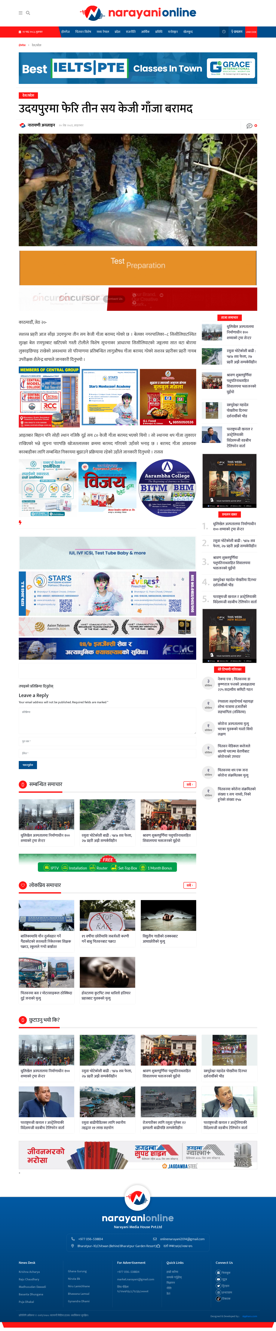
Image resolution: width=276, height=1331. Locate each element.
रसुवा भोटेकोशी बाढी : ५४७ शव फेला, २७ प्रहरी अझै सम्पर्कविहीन (107, 838)
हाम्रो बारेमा (172, 1272)
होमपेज (65, 32)
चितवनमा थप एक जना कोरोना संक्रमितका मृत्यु (233, 773)
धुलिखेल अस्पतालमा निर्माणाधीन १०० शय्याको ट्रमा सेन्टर (45, 838)
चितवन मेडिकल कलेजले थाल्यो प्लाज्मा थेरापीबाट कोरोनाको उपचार (234, 751)
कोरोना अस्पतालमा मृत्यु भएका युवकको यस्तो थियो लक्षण (235, 729)
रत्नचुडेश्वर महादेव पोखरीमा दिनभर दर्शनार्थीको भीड (237, 410)
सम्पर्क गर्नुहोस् (174, 1277)
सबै (189, 785)
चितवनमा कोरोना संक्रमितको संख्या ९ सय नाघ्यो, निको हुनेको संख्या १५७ (237, 794)
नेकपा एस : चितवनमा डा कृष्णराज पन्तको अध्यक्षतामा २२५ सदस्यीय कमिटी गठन (236, 684)
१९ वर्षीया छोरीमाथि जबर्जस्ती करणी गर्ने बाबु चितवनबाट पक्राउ (105, 939)
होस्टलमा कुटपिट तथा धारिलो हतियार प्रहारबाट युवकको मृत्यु (106, 996)
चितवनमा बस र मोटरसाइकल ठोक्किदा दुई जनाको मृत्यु (46, 996)
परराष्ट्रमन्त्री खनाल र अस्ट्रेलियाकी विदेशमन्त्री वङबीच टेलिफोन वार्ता (240, 437)
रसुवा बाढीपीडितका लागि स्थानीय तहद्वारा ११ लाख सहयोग (104, 1125)
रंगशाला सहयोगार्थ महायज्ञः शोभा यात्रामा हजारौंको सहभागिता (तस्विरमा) (235, 706)
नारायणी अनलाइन (41, 125)
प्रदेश (117, 32)
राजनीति (131, 32)
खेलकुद (188, 32)
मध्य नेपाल (103, 32)
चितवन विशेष (83, 32)
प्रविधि (158, 32)
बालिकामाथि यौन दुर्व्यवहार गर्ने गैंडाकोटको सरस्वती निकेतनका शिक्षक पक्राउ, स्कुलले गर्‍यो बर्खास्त (46, 941)
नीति (169, 1288)
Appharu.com (249, 1316)
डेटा (168, 1293)
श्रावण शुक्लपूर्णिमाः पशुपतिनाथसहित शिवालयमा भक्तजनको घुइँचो (167, 838)
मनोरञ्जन (173, 32)
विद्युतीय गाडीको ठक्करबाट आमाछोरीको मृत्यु (160, 939)
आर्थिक (145, 32)
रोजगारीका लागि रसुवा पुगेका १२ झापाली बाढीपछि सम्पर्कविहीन (164, 1125)
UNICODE (251, 32)
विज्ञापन (171, 1282)
